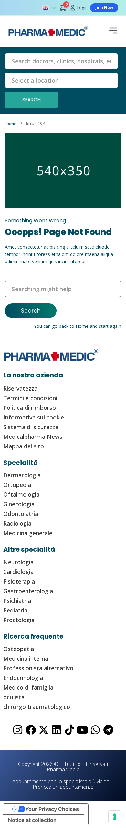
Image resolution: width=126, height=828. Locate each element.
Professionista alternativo (38, 668)
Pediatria (15, 610)
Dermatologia (22, 475)
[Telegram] (108, 730)
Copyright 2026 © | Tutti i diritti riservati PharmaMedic (63, 766)
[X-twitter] (43, 730)
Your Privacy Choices (52, 809)
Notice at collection (32, 820)
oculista (14, 697)
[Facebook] (31, 730)
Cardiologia (18, 571)
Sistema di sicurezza (30, 427)
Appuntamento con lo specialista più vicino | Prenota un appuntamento (63, 784)
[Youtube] (82, 730)
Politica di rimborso (29, 407)
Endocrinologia (23, 678)
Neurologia (18, 562)
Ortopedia (17, 485)
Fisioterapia (19, 581)
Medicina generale (27, 533)
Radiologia (17, 523)
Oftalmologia (21, 494)
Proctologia (19, 620)
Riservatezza (20, 388)
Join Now (104, 7)
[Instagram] (18, 730)
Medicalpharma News (32, 436)
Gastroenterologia (28, 591)
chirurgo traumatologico (36, 707)
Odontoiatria (20, 514)
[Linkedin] (56, 730)
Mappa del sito (23, 446)
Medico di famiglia (28, 687)
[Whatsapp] (95, 730)
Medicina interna (25, 658)
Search (31, 311)
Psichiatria (17, 600)
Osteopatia (18, 649)
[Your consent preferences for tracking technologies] (115, 817)
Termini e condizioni (30, 398)
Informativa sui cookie (33, 417)
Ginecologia (19, 504)
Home (82, 326)
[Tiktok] (69, 730)
